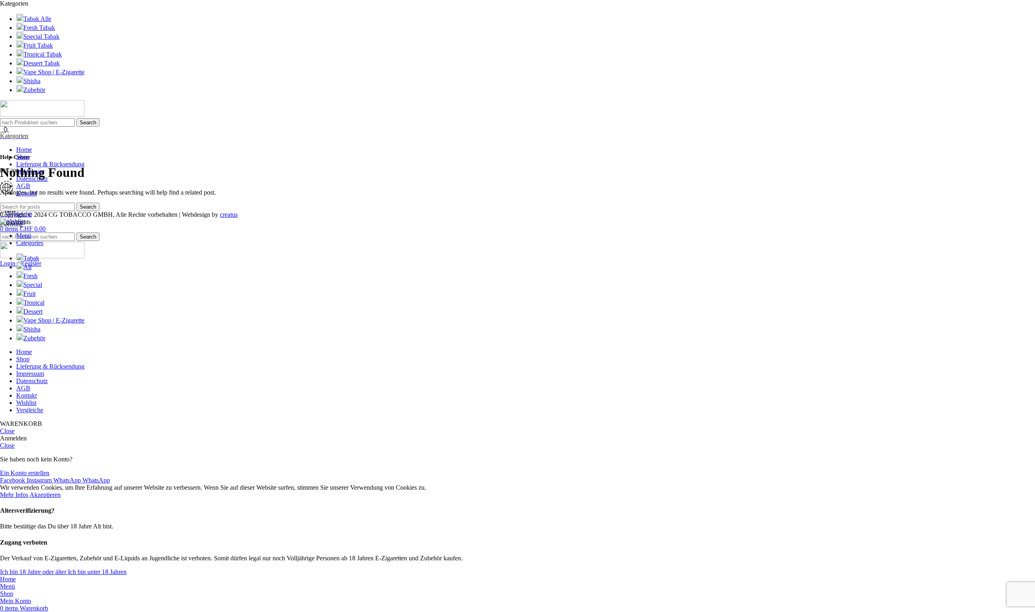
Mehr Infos (14, 494)
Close (7, 431)
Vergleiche (29, 410)
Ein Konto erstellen (24, 472)
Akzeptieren (45, 494)
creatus (229, 214)
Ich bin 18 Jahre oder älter (34, 571)
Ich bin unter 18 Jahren (97, 571)
